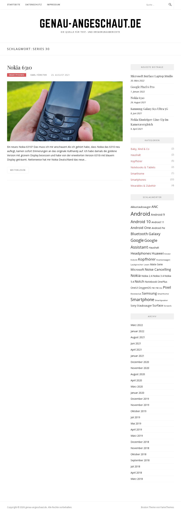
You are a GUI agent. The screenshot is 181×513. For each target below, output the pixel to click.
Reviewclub (136, 294)
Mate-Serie (156, 264)
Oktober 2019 (138, 411)
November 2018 (140, 448)
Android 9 (158, 214)
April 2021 (136, 349)
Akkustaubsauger (141, 207)
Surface (158, 305)
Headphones (141, 253)
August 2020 (138, 374)
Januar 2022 (137, 331)
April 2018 (136, 472)
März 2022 (137, 325)
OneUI (134, 287)
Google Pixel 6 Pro (142, 87)
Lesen (146, 264)
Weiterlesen (17, 170)
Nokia (136, 275)
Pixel (167, 287)
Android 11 (157, 222)
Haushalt (136, 155)
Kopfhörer (136, 161)
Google (137, 240)
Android (140, 213)
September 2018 (140, 460)
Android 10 (141, 221)
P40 (153, 288)
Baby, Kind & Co (140, 149)
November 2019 (140, 405)
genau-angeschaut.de (91, 23)
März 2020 (137, 386)
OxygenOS (145, 287)
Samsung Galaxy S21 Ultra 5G (149, 109)
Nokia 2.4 (146, 276)
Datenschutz (33, 4)
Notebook (151, 281)
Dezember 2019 (140, 398)
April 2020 (136, 380)
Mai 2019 (136, 423)
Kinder (167, 254)
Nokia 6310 (19, 67)
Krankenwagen (163, 260)
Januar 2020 (137, 392)
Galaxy (154, 233)
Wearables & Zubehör (143, 185)
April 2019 (136, 429)
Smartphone (142, 299)
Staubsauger (144, 305)
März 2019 (137, 435)
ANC (154, 206)
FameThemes (167, 507)
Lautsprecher (137, 264)
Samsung (149, 293)
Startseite (13, 4)
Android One (141, 227)
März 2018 (137, 478)
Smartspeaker (161, 300)
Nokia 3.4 (158, 276)
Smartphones (16, 75)
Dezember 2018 (140, 442)
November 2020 (140, 368)
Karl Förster (39, 75)
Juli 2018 (135, 466)
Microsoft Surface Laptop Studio (152, 76)
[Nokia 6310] (65, 111)
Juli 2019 (135, 417)
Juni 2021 (136, 343)
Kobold (134, 260)
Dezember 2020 (140, 362)
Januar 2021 (137, 355)
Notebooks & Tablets (143, 167)
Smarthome (137, 173)
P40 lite (159, 288)
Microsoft (137, 269)
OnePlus (162, 281)
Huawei (158, 253)
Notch (139, 281)
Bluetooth (139, 233)
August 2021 (138, 337)
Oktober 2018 (138, 454)
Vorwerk (167, 306)
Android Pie (158, 228)
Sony (133, 305)
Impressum (53, 4)
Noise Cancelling (158, 269)
